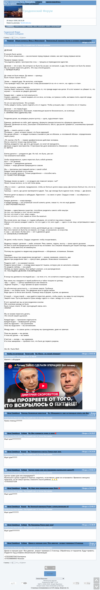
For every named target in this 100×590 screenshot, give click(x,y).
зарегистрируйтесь (53, 2)
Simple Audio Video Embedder (47, 586)
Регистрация (56, 26)
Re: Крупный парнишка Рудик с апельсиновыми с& (48, 506)
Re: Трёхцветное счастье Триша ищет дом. (44, 452)
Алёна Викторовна (16, 418)
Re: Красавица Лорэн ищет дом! (41, 525)
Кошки (23, 452)
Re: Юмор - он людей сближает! (47, 354)
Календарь (41, 26)
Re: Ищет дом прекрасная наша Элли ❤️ (44, 488)
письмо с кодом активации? (28, 4)
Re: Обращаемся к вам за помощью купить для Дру (68, 413)
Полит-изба (29, 354)
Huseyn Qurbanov (15, 45)
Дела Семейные (13, 413)
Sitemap (61, 586)
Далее (23, 37)
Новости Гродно (20, 26)
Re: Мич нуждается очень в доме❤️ (42, 433)
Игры (35, 26)
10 (20, 37)
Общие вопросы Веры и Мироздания (30, 41)
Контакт (50, 574)
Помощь (29, 26)
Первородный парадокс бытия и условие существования (69, 41)
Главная (10, 26)
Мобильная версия (50, 581)
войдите (38, 2)
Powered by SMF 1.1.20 (50, 582)
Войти (48, 26)
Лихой (34, 356)
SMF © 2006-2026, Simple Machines (50, 584)
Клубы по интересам (15, 354)
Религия (10, 41)
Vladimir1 (12, 356)
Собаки (24, 433)
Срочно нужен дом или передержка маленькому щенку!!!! (51, 470)
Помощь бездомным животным (33, 413)
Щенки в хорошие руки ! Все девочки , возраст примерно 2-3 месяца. (55, 543)
